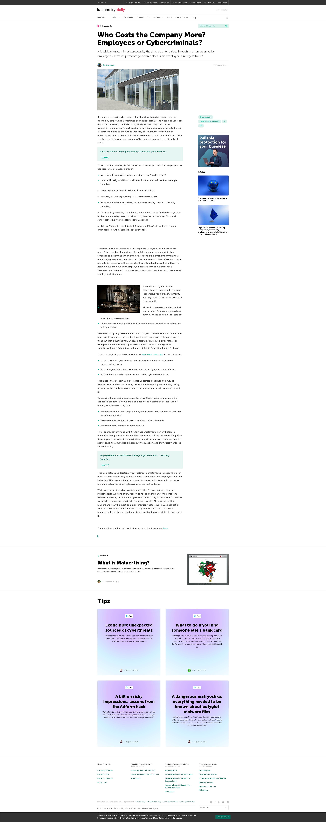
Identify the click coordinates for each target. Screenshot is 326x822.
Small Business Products (141, 764)
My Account (222, 10)
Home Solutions (104, 764)
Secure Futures (182, 18)
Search (226, 26)
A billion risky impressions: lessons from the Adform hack (129, 701)
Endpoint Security (206, 782)
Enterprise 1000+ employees (217, 3)
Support (140, 18)
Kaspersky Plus (103, 774)
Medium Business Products (177, 764)
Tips (130, 616)
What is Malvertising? (123, 563)
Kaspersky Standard (105, 770)
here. (166, 528)
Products (101, 18)
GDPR (169, 18)
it (224, 121)
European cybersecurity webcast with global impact (212, 199)
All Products (136, 778)
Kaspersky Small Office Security (143, 770)
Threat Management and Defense (212, 778)
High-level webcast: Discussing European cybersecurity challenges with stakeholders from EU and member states (213, 230)
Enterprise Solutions (208, 764)
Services (114, 18)
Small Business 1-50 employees (158, 3)
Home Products (134, 3)
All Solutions (102, 782)
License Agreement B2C (170, 802)
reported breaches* (153, 354)
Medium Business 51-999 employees (188, 3)
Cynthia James (108, 65)
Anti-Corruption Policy (154, 802)
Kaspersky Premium (105, 778)
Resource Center (154, 18)
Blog (194, 18)
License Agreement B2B (186, 802)
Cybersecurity (106, 26)
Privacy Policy (140, 802)
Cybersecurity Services (208, 774)
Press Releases (142, 808)
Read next (104, 556)
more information (174, 818)
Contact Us (101, 808)
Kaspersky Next (171, 770)
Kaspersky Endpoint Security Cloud (145, 774)
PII (201, 126)
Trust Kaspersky (153, 808)
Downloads (128, 18)
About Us (109, 808)
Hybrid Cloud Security (207, 786)
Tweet (104, 157)
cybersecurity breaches (209, 121)
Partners (116, 808)
